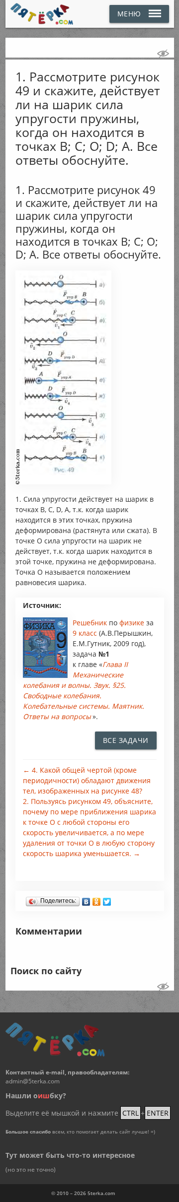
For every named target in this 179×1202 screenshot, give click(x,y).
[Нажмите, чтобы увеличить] (63, 482)
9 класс (85, 633)
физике (132, 622)
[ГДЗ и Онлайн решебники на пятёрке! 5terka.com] (42, 14)
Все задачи (126, 740)
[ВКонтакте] (86, 899)
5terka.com (101, 1193)
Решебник (91, 622)
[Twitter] (107, 899)
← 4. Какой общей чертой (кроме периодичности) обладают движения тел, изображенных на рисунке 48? (87, 780)
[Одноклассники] (96, 899)
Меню (129, 13)
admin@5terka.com (32, 1081)
